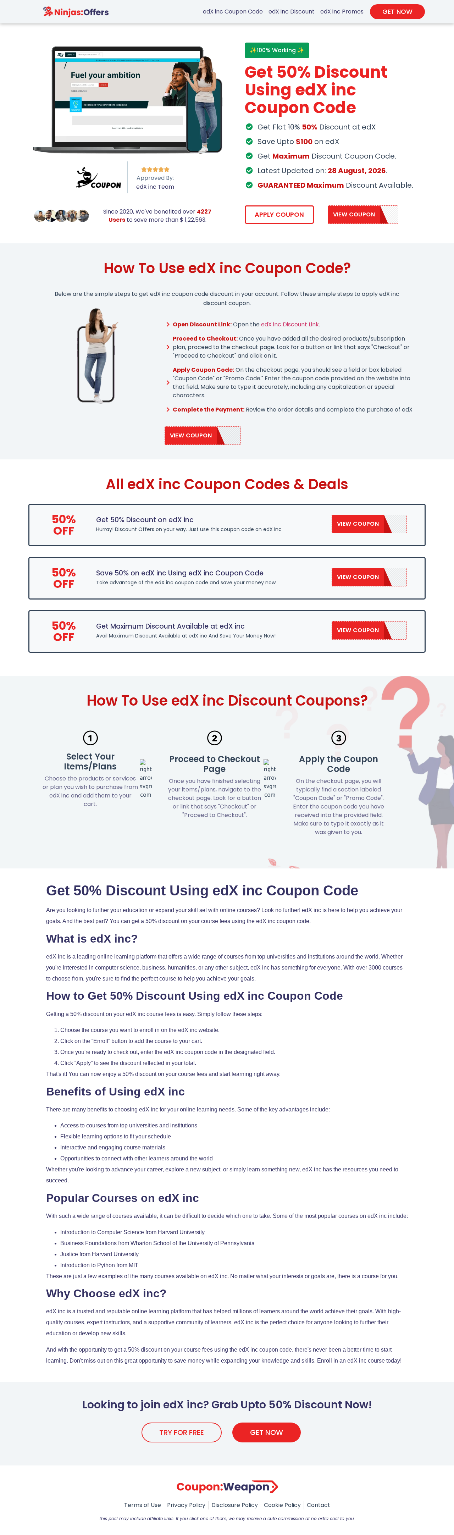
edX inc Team (155, 187)
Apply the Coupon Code (338, 764)
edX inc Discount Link (290, 324)
